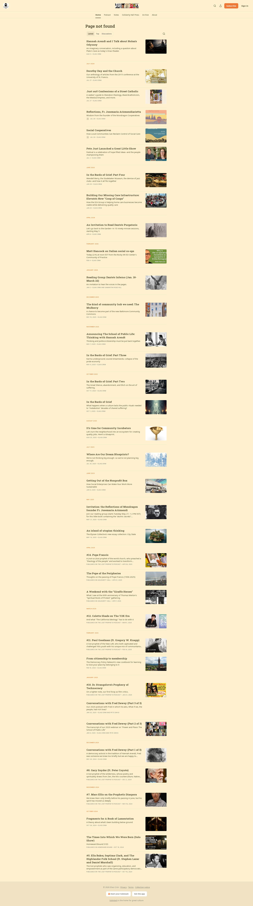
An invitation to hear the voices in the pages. (106, 284)
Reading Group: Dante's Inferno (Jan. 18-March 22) (111, 279)
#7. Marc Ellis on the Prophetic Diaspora (111, 794)
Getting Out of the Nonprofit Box (106, 480)
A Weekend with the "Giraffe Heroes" (109, 591)
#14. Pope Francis (97, 554)
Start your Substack (120, 894)
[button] (98, 15)
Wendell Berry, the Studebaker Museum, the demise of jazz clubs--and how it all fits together (113, 179)
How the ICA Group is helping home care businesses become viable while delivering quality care (114, 203)
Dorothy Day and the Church (104, 70)
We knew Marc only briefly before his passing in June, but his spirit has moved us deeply (114, 799)
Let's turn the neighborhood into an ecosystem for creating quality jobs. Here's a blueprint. (113, 433)
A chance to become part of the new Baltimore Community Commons (113, 312)
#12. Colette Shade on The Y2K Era (108, 615)
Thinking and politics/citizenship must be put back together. (113, 341)
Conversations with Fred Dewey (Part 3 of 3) (114, 703)
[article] (126, 49)
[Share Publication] (220, 5)
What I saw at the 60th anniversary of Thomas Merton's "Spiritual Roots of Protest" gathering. (111, 596)
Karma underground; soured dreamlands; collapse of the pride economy (112, 360)
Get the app (139, 894)
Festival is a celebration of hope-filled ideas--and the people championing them (113, 153)
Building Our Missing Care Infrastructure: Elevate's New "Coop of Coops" (112, 196)
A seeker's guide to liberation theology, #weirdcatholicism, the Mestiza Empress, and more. (113, 96)
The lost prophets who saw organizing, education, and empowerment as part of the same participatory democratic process (113, 867)
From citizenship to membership (106, 658)
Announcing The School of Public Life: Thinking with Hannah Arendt (110, 335)
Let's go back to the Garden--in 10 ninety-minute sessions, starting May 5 (112, 229)
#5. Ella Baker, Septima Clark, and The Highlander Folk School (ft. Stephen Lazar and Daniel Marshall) (112, 859)
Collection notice (142, 887)
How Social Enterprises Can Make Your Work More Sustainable (109, 485)
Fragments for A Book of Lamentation (110, 818)
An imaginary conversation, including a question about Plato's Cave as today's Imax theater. (111, 49)
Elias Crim (97, 54)
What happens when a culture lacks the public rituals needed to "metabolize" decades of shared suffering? (113, 406)
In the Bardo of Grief (99, 401)
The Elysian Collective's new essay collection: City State (111, 534)
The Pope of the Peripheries (103, 573)
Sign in (244, 5)
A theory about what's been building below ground (109, 822)
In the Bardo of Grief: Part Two (105, 381)
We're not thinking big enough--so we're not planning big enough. (112, 459)
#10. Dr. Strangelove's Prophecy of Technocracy (107, 686)
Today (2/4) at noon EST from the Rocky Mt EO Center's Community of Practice (111, 256)
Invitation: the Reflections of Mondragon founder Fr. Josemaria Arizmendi (112, 508)
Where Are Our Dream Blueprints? (107, 454)
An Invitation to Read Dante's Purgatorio (111, 224)
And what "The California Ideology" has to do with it (110, 619)
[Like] (88, 140)
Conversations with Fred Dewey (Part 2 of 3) (114, 723)
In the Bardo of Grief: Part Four (105, 174)
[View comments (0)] (106, 122)
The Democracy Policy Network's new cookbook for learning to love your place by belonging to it (113, 663)
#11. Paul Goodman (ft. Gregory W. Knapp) (112, 640)
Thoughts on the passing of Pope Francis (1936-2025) (110, 577)
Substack (113, 900)
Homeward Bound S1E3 (97, 844)
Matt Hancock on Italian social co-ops (110, 251)
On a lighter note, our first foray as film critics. (107, 691)
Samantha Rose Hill (113, 287)
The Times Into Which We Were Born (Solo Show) (113, 838)
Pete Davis (115, 712)
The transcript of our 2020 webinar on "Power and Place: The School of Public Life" (114, 728)
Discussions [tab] (107, 34)
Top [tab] (97, 34)
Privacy (123, 887)
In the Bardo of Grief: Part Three (106, 355)
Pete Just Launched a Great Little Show (111, 148)
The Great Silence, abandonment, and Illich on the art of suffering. (111, 386)
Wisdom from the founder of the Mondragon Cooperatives (113, 115)
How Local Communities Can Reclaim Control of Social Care (113, 133)
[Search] (214, 5)
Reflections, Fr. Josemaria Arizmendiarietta (113, 111)
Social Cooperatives (98, 130)
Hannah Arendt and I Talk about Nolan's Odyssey (111, 43)
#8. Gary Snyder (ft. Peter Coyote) (107, 770)
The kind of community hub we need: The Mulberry (112, 306)
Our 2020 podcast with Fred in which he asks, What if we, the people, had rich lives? (114, 708)
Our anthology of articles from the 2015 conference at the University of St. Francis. (112, 75)
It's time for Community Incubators (108, 428)
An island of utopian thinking (105, 530)
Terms (131, 887)
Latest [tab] (90, 34)
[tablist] (99, 33)
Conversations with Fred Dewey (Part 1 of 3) (113, 749)
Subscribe (231, 5)
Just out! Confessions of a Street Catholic (112, 91)
